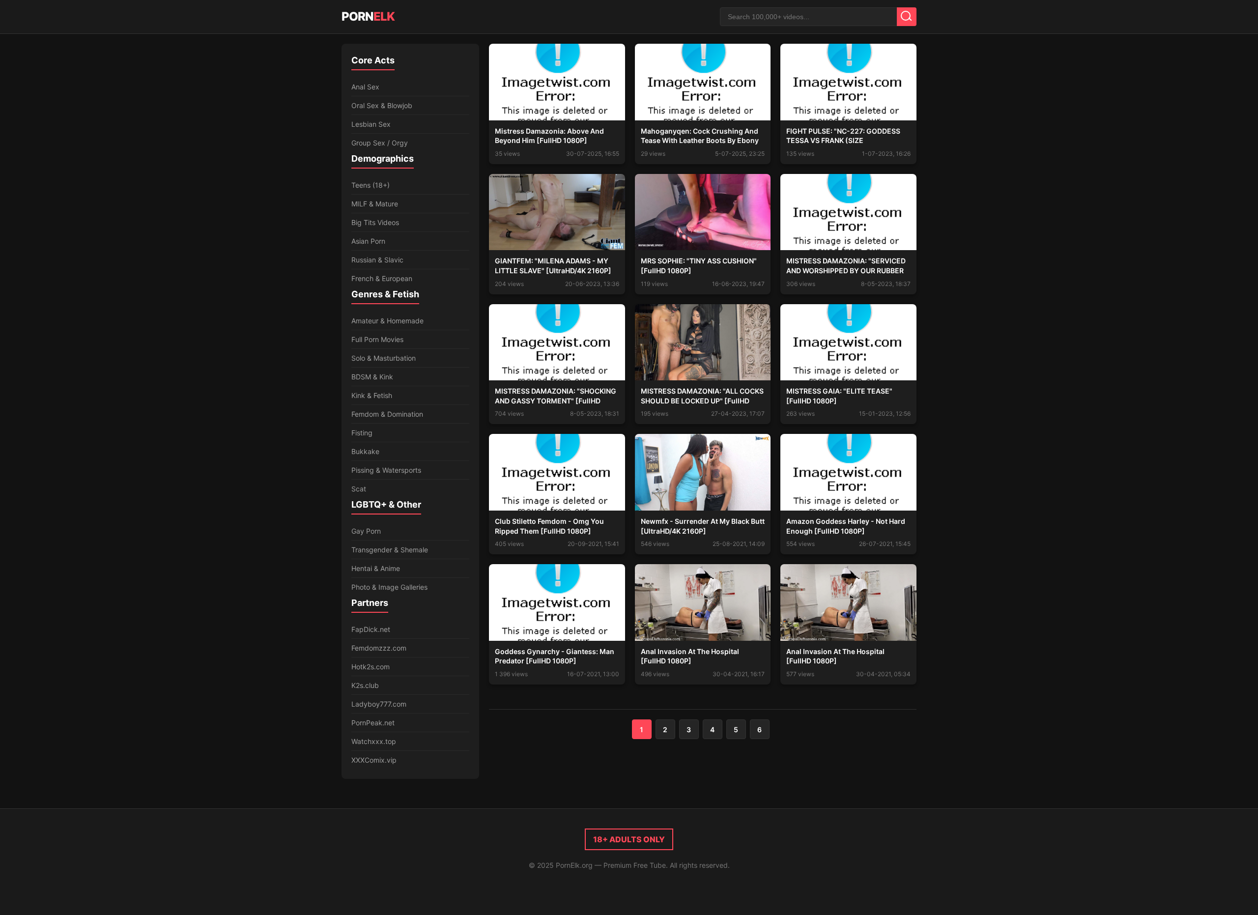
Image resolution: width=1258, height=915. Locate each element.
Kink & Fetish (371, 395)
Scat (358, 489)
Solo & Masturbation (383, 358)
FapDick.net (370, 629)
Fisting (361, 433)
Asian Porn (368, 241)
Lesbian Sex (371, 124)
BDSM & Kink (372, 376)
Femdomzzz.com (378, 648)
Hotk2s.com (370, 666)
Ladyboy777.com (378, 704)
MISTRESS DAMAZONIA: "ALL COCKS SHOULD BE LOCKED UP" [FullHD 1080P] (702, 400)
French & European (381, 278)
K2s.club (365, 685)
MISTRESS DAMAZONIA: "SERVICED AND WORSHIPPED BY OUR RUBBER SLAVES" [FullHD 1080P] (846, 270)
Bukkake (365, 451)
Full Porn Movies (377, 339)
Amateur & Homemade (387, 320)
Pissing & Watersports (386, 470)
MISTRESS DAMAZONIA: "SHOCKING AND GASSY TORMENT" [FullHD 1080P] (555, 400)
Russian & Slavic (377, 260)
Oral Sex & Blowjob (381, 105)
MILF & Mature (374, 204)
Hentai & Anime (375, 568)
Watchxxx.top (373, 741)
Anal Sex (365, 87)
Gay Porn (366, 531)
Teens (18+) (370, 185)
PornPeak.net (373, 722)
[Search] (906, 16)
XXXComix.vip (374, 760)
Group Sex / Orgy (379, 143)
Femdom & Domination (387, 414)
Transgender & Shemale (389, 549)
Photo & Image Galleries (389, 587)
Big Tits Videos (375, 222)
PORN (368, 16)
